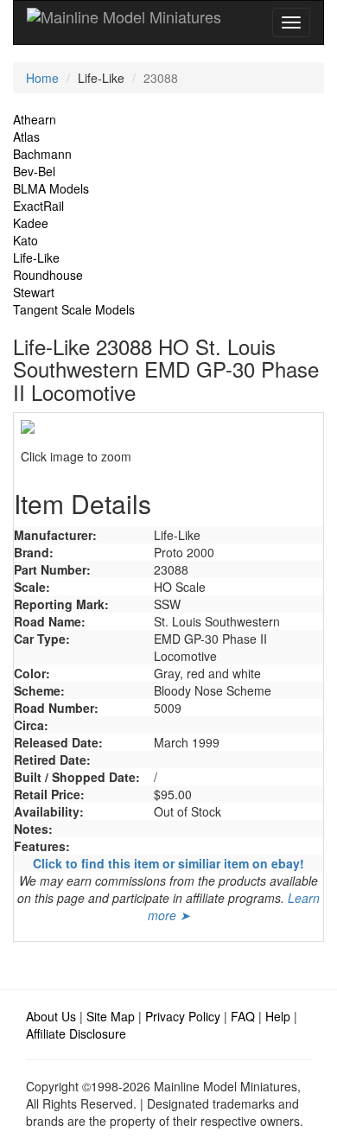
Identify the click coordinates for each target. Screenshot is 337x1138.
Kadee (30, 223)
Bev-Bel (34, 171)
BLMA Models (51, 188)
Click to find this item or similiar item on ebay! (168, 863)
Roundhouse (48, 274)
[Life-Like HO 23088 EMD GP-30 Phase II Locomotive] (168, 427)
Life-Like (36, 257)
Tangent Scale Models (74, 309)
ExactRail (38, 205)
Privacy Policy (182, 1016)
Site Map (110, 1016)
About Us (51, 1016)
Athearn (34, 119)
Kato (25, 240)
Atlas (26, 136)
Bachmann (42, 153)
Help (277, 1016)
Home (42, 77)
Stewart (33, 292)
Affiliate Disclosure (76, 1033)
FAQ (243, 1016)
